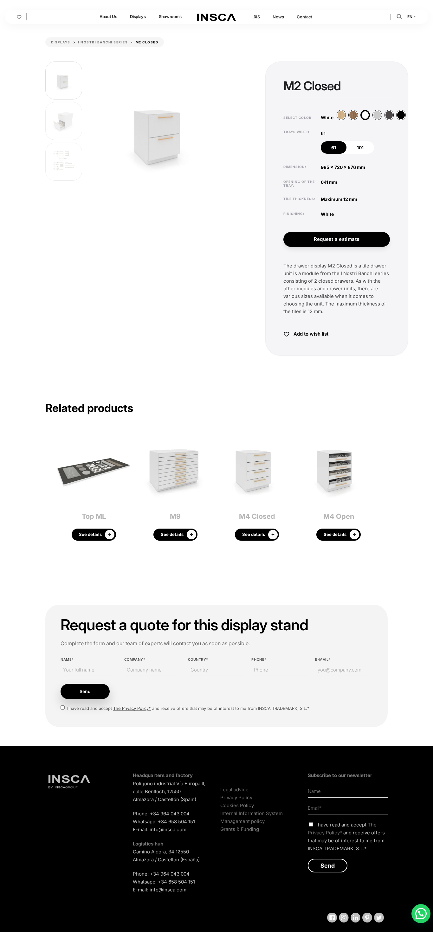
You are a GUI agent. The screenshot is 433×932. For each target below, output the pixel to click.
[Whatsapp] (420, 913)
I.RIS (255, 16)
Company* (134, 659)
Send (85, 691)
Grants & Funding (239, 829)
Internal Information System (251, 813)
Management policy (242, 821)
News (278, 16)
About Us (108, 16)
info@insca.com (168, 829)
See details (90, 534)
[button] (399, 16)
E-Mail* (323, 659)
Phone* (258, 659)
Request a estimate (337, 239)
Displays (137, 16)
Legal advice (234, 790)
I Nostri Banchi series (103, 42)
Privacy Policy (236, 797)
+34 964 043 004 (170, 814)
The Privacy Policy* (132, 708)
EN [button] (410, 16)
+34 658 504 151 (176, 822)
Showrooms (170, 16)
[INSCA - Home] (216, 16)
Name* (67, 659)
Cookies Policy (237, 805)
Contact (304, 16)
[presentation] (50, 487)
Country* (198, 659)
